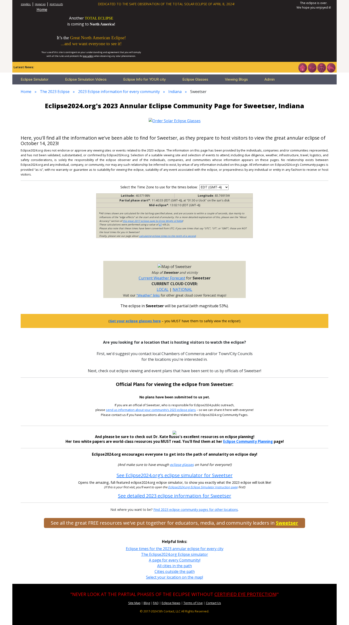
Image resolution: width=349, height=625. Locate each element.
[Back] (330, 67)
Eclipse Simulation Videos (86, 79)
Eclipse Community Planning (248, 441)
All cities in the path (174, 565)
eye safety (88, 56)
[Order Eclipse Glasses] (311, 67)
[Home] (302, 67)
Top (338, 614)
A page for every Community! (174, 560)
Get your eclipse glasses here (135, 321)
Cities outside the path (175, 571)
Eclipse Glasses (195, 79)
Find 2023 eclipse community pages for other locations (195, 509)
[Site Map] (321, 67)
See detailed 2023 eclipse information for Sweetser (174, 496)
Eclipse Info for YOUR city (144, 79)
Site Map (134, 603)
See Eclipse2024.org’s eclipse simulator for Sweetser (175, 475)
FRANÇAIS (40, 4)
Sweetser (287, 523)
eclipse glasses (182, 464)
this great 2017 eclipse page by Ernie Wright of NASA (153, 221)
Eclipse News (171, 603)
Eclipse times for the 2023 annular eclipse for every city (174, 548)
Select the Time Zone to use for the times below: (159, 187)
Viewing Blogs (236, 79)
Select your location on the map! (174, 577)
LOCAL (163, 289)
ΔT (160, 224)
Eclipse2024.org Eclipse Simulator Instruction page (203, 487)
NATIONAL (182, 289)
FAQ (156, 603)
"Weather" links (148, 295)
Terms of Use (193, 603)
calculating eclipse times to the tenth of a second (167, 236)
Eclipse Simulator (34, 79)
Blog (147, 603)
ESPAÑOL (26, 4)
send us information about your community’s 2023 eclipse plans (151, 410)
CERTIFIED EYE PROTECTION (245, 594)
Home (42, 9)
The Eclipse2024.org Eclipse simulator (174, 554)
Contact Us (213, 603)
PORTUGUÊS (56, 4)
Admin (269, 79)
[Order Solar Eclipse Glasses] (175, 120)
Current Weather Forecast (162, 278)
